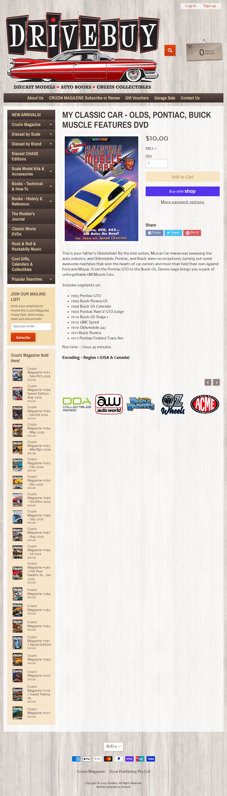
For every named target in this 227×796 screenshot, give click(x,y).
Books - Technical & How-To (33, 186)
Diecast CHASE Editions (25, 156)
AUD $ (111, 747)
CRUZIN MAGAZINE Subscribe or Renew (84, 98)
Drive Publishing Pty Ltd (129, 772)
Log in (191, 6)
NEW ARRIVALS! (26, 115)
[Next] (216, 382)
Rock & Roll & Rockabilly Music (26, 246)
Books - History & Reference (33, 202)
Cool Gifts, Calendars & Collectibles (22, 264)
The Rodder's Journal (23, 216)
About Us (35, 98)
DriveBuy (112, 783)
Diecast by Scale (33, 135)
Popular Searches (33, 280)
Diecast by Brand (33, 145)
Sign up (209, 6)
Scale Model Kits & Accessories (33, 171)
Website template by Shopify (113, 787)
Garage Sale (164, 98)
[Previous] (208, 382)
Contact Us (190, 98)
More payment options (182, 202)
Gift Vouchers (137, 98)
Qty (149, 156)
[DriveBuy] (82, 50)
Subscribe (23, 337)
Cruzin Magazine (33, 125)
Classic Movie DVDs (24, 231)
